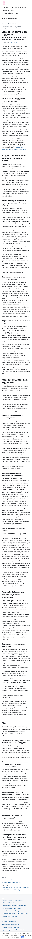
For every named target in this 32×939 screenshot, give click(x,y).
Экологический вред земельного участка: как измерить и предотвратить (15, 880)
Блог (3, 898)
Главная (4, 24)
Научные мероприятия (19, 7)
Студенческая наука (8, 10)
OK (23, 937)
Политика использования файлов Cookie (14, 905)
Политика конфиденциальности (11, 908)
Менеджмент (6, 7)
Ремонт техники (21, 930)
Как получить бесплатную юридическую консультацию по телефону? (15, 887)
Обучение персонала (8, 930)
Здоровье (17, 927)
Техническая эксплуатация (10, 16)
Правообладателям (7, 911)
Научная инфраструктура (10, 13)
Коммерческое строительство (10, 924)
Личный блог (12, 24)
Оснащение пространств (9, 19)
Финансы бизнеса (7, 927)
